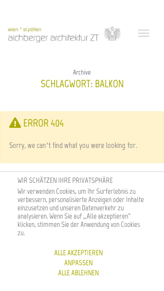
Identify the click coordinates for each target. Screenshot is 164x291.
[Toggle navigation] (145, 34)
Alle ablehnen (78, 272)
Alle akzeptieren (78, 252)
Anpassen (78, 262)
